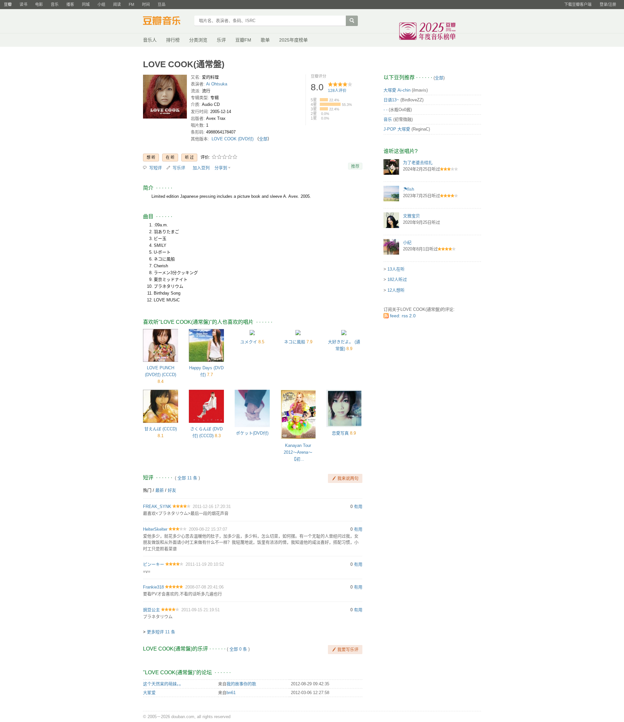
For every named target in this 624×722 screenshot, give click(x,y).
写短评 (155, 167)
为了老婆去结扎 (418, 162)
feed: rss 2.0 (403, 315)
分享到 (220, 167)
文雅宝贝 (411, 215)
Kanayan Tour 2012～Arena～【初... (298, 452)
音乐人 (150, 40)
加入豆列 (201, 167)
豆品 (161, 4)
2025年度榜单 (293, 40)
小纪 (407, 242)
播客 (70, 4)
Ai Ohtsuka (216, 84)
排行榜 (173, 40)
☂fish (408, 189)
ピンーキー (153, 564)
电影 (39, 4)
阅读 (117, 4)
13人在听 (396, 269)
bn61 (231, 692)
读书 (23, 4)
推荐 (355, 166)
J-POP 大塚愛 (397, 129)
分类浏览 (198, 40)
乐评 (221, 40)
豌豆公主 (151, 609)
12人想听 (396, 290)
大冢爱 (149, 692)
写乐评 (179, 167)
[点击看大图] (165, 97)
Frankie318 (153, 587)
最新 (159, 490)
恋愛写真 (340, 433)
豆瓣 (8, 4)
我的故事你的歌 (241, 683)
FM (131, 4)
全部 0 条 (238, 649)
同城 (86, 4)
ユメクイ (248, 341)
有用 (358, 506)
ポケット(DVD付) (252, 433)
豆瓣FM (243, 40)
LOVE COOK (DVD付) (233, 138)
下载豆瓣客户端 (578, 4)
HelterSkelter (155, 529)
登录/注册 (608, 4)
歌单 (265, 40)
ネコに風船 (294, 341)
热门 (147, 490)
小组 (101, 4)
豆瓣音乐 (166, 21)
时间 (146, 4)
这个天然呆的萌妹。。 (163, 683)
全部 (263, 138)
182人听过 (397, 279)
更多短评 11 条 (161, 631)
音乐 (54, 4)
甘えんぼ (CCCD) (160, 428)
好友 (172, 490)
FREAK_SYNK (157, 506)
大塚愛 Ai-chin (397, 90)
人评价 (337, 90)
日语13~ (391, 99)
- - (385, 109)
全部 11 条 (187, 477)
